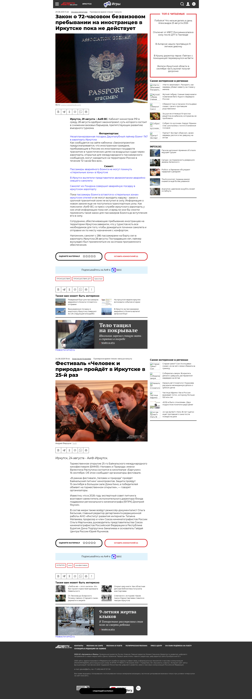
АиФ (75, 443)
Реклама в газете (114, 646)
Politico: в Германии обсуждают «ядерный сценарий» (176, 171)
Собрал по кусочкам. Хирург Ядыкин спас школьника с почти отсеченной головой (179, 125)
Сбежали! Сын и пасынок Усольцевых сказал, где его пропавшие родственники (179, 106)
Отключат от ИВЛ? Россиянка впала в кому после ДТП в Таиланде (173, 33)
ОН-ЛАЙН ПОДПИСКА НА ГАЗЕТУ (178, 646)
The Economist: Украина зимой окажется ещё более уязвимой (176, 180)
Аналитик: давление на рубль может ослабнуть (178, 190)
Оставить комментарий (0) (126, 256)
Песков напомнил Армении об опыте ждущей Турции (179, 151)
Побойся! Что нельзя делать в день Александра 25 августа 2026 (173, 21)
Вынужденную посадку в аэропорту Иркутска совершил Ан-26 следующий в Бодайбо (82, 311)
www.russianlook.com (71, 105)
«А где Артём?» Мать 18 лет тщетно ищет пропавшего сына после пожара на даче (178, 414)
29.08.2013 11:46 (62, 12)
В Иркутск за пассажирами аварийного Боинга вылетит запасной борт (127, 311)
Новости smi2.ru (65, 350)
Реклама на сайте (94, 646)
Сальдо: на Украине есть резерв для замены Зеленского (178, 161)
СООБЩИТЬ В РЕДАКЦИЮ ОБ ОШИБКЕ (90, 649)
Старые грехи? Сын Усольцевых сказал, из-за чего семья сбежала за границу (178, 366)
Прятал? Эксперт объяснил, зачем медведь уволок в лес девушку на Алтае (178, 135)
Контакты (78, 646)
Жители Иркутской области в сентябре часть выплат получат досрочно (173, 68)
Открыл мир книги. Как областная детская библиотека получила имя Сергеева (129, 588)
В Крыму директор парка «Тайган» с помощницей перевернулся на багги (173, 57)
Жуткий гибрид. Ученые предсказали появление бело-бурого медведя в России (179, 96)
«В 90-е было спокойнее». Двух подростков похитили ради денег (177, 403)
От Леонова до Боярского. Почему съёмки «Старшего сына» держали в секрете (83, 598)
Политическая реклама (136, 646)
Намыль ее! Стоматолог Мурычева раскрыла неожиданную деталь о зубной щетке (178, 385)
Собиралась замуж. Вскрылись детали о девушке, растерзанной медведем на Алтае (177, 375)
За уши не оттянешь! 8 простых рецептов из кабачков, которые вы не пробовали (179, 116)
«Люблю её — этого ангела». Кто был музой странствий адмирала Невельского (83, 588)
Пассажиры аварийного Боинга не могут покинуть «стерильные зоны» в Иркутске (101, 171)
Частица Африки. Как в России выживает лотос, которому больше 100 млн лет (178, 395)
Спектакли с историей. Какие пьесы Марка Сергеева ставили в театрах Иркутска (129, 598)
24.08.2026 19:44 (62, 359)
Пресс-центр (156, 646)
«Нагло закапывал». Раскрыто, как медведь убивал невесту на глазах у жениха (178, 87)
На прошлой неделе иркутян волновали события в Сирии (127, 301)
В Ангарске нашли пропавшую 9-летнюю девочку (173, 45)
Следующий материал (103, 691)
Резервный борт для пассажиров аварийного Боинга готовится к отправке (83, 302)
